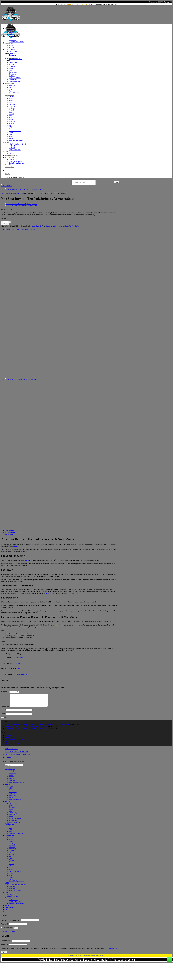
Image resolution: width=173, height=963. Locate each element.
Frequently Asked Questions (17, 754)
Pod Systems (10, 83)
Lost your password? (8, 931)
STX (10, 127)
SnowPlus (12, 85)
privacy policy (113, 948)
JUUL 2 (11, 153)
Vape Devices (10, 28)
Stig (10, 125)
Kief (10, 115)
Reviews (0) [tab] (9, 534)
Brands (10, 193)
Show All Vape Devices (16, 42)
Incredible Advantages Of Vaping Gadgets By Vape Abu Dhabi (26, 728)
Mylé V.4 (12, 146)
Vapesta (11, 57)
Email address (6, 940)
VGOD (11, 47)
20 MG (18, 668)
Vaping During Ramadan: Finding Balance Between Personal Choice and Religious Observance (37, 725)
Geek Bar (12, 106)
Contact (7, 745)
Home (3, 193)
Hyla (10, 117)
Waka (11, 129)
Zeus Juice (12, 55)
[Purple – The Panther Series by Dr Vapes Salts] (21, 204)
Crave (11, 133)
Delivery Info (9, 167)
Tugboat (12, 104)
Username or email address (10, 920)
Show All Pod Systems (16, 93)
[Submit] (5, 767)
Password (5, 924)
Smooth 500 (13, 79)
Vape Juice (9, 43)
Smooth (11, 110)
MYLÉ (7, 142)
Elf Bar (11, 97)
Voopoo (11, 38)
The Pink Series (74, 226)
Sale (8, 165)
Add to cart (5, 224)
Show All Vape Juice (15, 59)
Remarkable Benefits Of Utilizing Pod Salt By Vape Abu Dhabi (26, 726)
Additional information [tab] (13, 532)
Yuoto (11, 102)
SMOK (11, 30)
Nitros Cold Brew (15, 78)
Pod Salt (12, 53)
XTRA (11, 98)
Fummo (11, 119)
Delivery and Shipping (12, 743)
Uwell (11, 34)
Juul (10, 87)
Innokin (11, 36)
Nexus (11, 100)
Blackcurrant (50, 226)
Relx (10, 91)
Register (4, 952)
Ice (63, 226)
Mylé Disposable (15, 150)
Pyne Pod (12, 121)
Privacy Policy (11, 749)
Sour (66, 226)
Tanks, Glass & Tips (15, 161)
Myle (10, 89)
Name (3, 710)
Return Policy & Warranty (16, 752)
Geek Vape (12, 40)
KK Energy (12, 108)
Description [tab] (9, 530)
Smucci (11, 123)
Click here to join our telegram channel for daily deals (86, 955)
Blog (6, 741)
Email (3, 713)
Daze (10, 112)
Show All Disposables (16, 140)
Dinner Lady (13, 51)
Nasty (11, 45)
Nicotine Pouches (11, 155)
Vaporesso (12, 32)
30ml (18, 663)
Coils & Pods (13, 159)
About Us (8, 735)
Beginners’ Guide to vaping (14, 739)
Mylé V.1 (12, 148)
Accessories (9, 157)
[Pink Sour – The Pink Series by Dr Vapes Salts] (21, 206)
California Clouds (15, 131)
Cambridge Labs (14, 62)
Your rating (5, 692)
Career (8, 757)
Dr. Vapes (12, 49)
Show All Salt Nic (14, 81)
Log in (16, 928)
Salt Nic (7, 61)
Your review (5, 706)
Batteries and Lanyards (17, 163)
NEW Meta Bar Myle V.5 (17, 144)
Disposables (9, 95)
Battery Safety (10, 737)
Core (10, 70)
